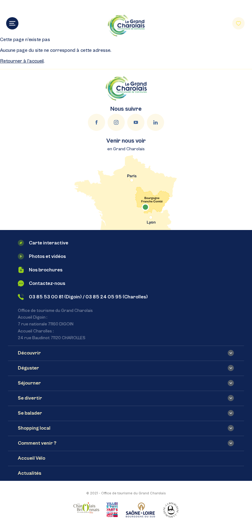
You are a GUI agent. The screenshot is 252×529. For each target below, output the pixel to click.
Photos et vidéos (47, 256)
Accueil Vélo (31, 458)
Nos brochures (45, 270)
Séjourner (29, 383)
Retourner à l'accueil (22, 61)
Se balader (30, 413)
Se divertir (30, 398)
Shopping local (34, 428)
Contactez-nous (47, 283)
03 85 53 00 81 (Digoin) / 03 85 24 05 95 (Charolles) (88, 297)
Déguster (28, 368)
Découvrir (29, 353)
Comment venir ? (37, 443)
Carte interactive (48, 243)
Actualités (29, 473)
